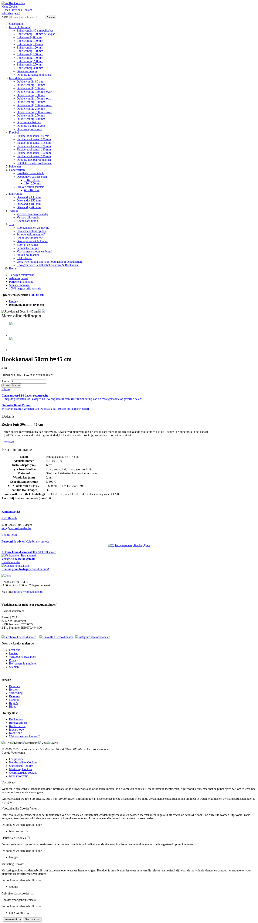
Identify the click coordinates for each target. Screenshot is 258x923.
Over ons (14, 649)
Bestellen (14, 686)
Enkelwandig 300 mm (30, 67)
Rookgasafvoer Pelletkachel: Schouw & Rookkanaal (48, 265)
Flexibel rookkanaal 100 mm (34, 139)
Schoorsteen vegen (28, 248)
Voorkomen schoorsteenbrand (34, 251)
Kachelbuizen (17, 726)
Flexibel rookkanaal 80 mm (33, 135)
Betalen (13, 689)
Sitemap (14, 666)
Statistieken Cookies (21, 765)
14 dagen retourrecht (21, 274)
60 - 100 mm (31, 190)
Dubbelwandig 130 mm (31, 88)
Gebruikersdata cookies (23, 772)
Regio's (13, 703)
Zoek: (5, 17)
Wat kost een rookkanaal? (24, 736)
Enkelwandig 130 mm (30, 50)
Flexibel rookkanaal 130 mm (34, 149)
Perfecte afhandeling (21, 281)
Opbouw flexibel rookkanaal (34, 159)
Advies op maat (18, 278)
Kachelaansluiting (27, 220)
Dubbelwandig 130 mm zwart (34, 91)
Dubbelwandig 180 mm (31, 101)
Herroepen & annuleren (23, 663)
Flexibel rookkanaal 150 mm (34, 152)
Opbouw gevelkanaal (29, 129)
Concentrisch (17, 169)
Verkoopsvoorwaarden (22, 656)
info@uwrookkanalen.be (16, 528)
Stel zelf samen (47, 552)
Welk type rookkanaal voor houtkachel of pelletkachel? (49, 261)
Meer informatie (18, 776)
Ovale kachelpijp (27, 71)
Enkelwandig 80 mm (29, 37)
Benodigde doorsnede (30, 237)
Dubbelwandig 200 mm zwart (34, 112)
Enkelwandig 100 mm (30, 40)
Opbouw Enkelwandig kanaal (34, 74)
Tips (11, 224)
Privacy (13, 660)
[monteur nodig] (15, 565)
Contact (13, 653)
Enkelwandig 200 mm (30, 61)
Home (12, 268)
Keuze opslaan (13, 919)
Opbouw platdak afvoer (31, 125)
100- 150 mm (32, 180)
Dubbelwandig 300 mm (31, 118)
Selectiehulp (16, 23)
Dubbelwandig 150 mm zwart (34, 98)
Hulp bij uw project (37, 541)
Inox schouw (17, 729)
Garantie (14, 699)
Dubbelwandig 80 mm (30, 81)
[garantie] (129, 545)
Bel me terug (9, 534)
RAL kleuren (24, 258)
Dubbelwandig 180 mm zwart (34, 105)
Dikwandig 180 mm (29, 203)
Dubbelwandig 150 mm (31, 95)
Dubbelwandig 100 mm (31, 84)
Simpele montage (19, 285)
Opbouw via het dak (29, 122)
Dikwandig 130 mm (29, 197)
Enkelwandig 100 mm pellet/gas (36, 34)
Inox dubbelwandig (20, 78)
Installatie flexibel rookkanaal (34, 163)
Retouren (14, 696)
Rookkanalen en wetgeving (33, 227)
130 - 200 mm (32, 183)
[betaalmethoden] (19, 555)
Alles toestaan (32, 919)
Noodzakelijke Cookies (23, 762)
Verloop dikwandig (28, 217)
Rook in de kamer (27, 244)
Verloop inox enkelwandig (32, 214)
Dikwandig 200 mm (29, 207)
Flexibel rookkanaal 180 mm (34, 156)
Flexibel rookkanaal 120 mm (34, 146)
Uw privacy (16, 759)
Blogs (12, 706)
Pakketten (15, 166)
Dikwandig (15, 193)
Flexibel (14, 132)
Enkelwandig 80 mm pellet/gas (35, 30)
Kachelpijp (15, 733)
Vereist (34, 808)
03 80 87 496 (36, 294)
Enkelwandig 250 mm (30, 64)
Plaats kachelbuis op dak (31, 231)
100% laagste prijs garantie (25, 288)
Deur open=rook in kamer (32, 241)
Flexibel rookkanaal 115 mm (34, 142)
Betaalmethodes (11, 562)
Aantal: (6, 381)
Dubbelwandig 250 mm (31, 115)
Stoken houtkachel (28, 254)
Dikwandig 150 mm (29, 200)
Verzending (16, 693)
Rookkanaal (16, 719)
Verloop (14, 210)
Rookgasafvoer (18, 722)
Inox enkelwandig (20, 27)
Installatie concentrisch (30, 173)
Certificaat (8, 442)
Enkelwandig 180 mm (30, 57)
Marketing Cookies (20, 769)
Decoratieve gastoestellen (32, 176)
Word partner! (40, 569)
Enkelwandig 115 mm (30, 44)
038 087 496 (9, 518)
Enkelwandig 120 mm (30, 47)
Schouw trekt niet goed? (31, 234)
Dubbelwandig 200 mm (31, 108)
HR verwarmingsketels (30, 186)
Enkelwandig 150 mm (30, 54)
